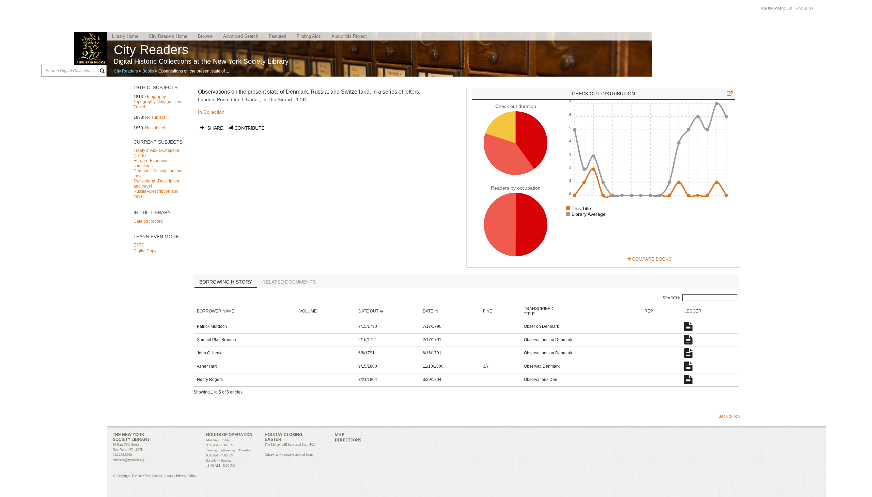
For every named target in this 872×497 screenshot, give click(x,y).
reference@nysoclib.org (128, 460)
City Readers (126, 71)
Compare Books (651, 259)
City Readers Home (168, 36)
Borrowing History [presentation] (225, 282)
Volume (308, 311)
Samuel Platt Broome (216, 339)
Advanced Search (240, 36)
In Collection (211, 112)
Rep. (648, 311)
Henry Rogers (210, 379)
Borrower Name (215, 311)
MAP (339, 435)
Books (148, 71)
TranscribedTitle (539, 311)
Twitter (823, 9)
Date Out (368, 311)
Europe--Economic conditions (151, 163)
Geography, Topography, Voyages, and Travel (158, 101)
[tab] (225, 282)
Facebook (817, 9)
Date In (430, 311)
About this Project (349, 36)
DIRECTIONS (348, 440)
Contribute (249, 128)
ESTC (139, 245)
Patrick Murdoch (212, 326)
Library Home (125, 36)
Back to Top (729, 416)
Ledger (692, 311)
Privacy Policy (186, 476)
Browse (205, 36)
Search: (671, 298)
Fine (487, 311)
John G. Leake (210, 353)
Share (214, 128)
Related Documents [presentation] (289, 282)
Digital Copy (145, 250)
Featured (277, 36)
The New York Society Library (90, 48)
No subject (155, 117)
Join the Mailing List (776, 8)
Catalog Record (148, 221)
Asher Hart (207, 366)
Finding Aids (309, 36)
